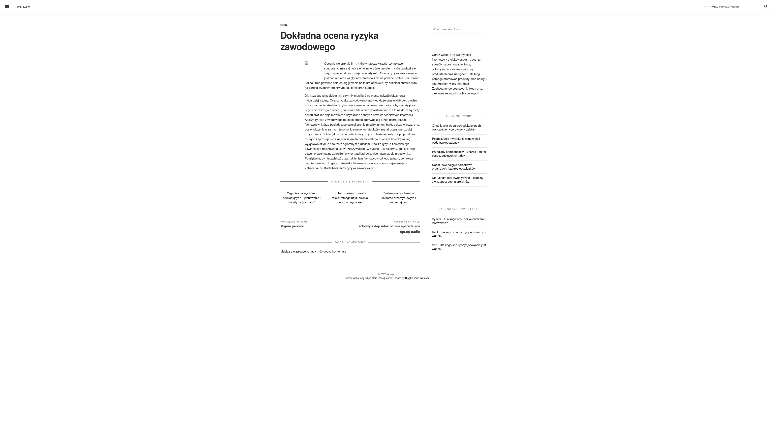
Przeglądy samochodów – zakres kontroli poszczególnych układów (459, 153)
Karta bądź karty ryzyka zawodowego (349, 168)
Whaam (24, 7)
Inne (283, 24)
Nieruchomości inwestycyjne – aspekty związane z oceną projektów (458, 179)
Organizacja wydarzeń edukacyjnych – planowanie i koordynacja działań (301, 197)
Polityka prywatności (722, 7)
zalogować (303, 251)
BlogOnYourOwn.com (417, 278)
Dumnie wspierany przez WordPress (364, 278)
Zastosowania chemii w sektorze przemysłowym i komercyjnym (398, 197)
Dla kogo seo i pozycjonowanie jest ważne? (458, 221)
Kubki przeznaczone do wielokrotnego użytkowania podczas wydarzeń (350, 197)
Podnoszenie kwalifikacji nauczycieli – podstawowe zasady (457, 140)
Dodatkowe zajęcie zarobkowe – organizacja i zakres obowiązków (453, 167)
